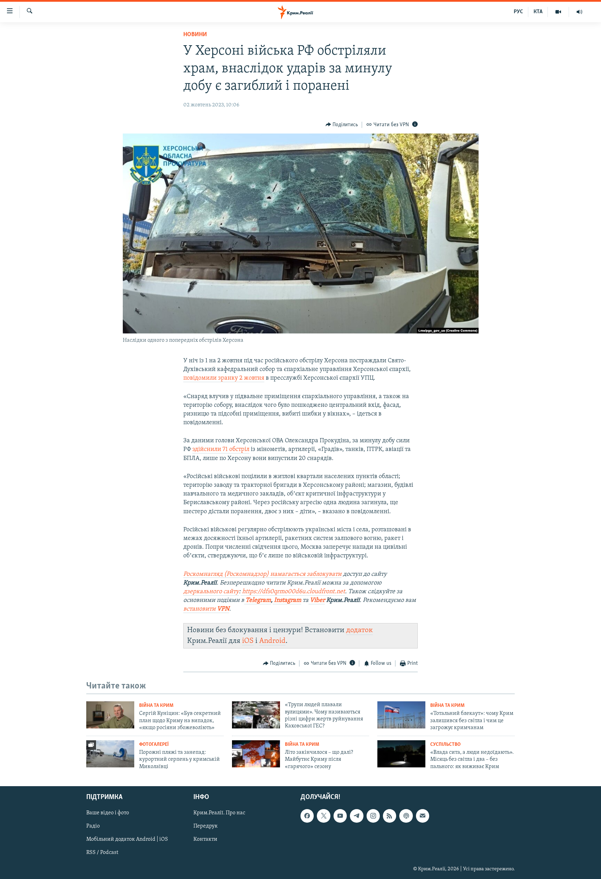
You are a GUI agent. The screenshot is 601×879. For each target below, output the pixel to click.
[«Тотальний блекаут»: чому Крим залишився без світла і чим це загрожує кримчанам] (401, 714)
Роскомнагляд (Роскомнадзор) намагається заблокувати (262, 574)
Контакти (205, 839)
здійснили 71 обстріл (220, 449)
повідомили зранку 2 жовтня (223, 378)
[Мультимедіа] (558, 12)
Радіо (93, 826)
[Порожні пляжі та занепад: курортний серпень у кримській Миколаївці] (110, 753)
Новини (195, 35)
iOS (248, 641)
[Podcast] (405, 815)
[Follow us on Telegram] (356, 815)
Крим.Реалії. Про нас (219, 813)
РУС (518, 12)
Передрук (205, 826)
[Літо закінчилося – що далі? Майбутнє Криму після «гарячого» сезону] (256, 753)
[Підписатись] (422, 815)
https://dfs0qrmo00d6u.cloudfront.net (293, 592)
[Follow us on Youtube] (340, 815)
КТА (538, 12)
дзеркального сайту (211, 592)
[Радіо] (579, 12)
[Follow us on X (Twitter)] (323, 815)
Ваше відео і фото (107, 813)
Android (272, 641)
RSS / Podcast (102, 853)
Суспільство (445, 744)
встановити (206, 609)
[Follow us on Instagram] (373, 815)
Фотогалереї (154, 744)
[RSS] (389, 815)
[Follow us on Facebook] (307, 815)
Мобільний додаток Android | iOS (127, 839)
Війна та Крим (156, 705)
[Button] (342, 124)
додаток (359, 630)
